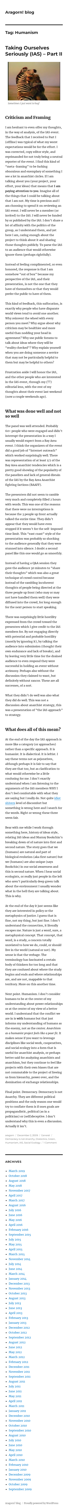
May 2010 (15, 1450)
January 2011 (17, 1411)
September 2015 (20, 1234)
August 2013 (17, 1298)
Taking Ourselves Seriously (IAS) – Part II (33, 51)
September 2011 (20, 1376)
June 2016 (15, 1215)
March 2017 (17, 1200)
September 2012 (20, 1337)
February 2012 (18, 1362)
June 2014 (15, 1269)
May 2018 (15, 1185)
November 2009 (20, 1479)
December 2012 (19, 1327)
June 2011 (15, 1391)
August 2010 (17, 1435)
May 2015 (15, 1244)
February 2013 (18, 1318)
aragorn (9, 1135)
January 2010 (18, 1469)
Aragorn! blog (19, 12)
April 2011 (15, 1401)
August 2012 (17, 1342)
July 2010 (15, 1440)
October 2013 (18, 1293)
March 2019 (17, 1171)
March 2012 (17, 1357)
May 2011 (15, 1396)
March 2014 (17, 1273)
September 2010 (20, 1430)
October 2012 (18, 1332)
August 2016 (17, 1205)
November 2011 (19, 1371)
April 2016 (16, 1225)
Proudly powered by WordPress (41, 1503)
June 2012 (15, 1347)
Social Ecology (32, 1142)
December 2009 (20, 1474)
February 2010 (18, 1464)
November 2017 (19, 1190)
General (45, 1135)
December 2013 (19, 1283)
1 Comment (50, 1142)
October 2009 (18, 1484)
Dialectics (41, 1139)
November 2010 (19, 1420)
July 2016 (15, 1210)
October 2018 (18, 1176)
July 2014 (15, 1264)
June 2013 (15, 1308)
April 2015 (15, 1249)
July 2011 (15, 1386)
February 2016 (18, 1229)
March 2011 (16, 1406)
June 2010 (15, 1445)
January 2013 (17, 1322)
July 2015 (15, 1239)
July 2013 (15, 1303)
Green (51, 1139)
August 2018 (17, 1180)
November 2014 (19, 1259)
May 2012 (15, 1352)
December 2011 (19, 1367)
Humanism (11, 1142)
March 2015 (17, 1254)
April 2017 (15, 1195)
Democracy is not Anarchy (20, 1139)
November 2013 (19, 1288)
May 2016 (15, 1220)
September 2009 (20, 1489)
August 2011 (17, 1381)
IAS (21, 1142)
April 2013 (15, 1313)
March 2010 (17, 1460)
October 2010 (18, 1425)
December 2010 (19, 1415)
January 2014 (18, 1278)
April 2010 (15, 1455)
